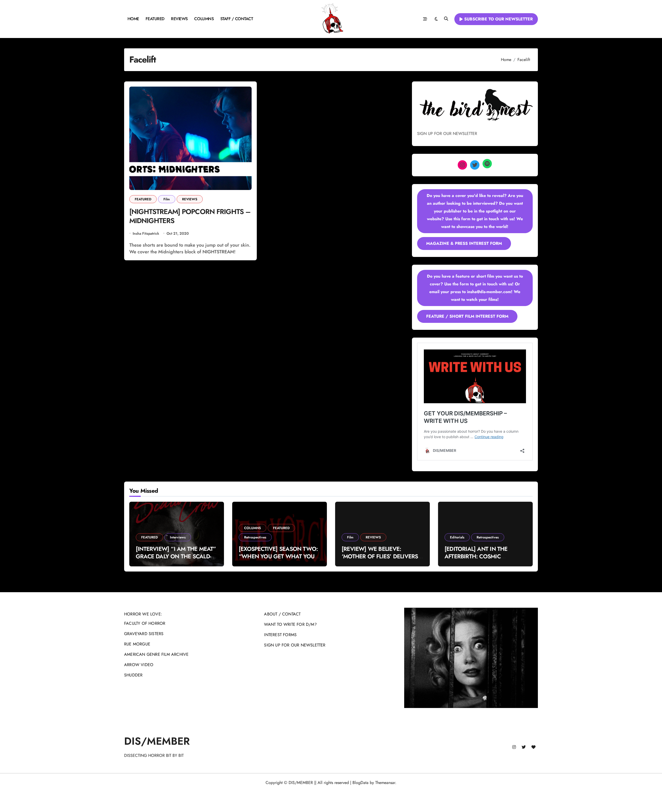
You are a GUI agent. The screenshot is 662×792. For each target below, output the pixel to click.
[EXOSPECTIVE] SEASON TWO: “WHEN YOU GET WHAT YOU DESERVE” (278, 556)
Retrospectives (255, 537)
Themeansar (385, 783)
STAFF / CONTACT (236, 19)
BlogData (360, 783)
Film (166, 199)
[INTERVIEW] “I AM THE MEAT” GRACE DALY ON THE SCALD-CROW (176, 556)
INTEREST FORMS (280, 635)
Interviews (178, 537)
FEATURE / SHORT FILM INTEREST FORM (467, 316)
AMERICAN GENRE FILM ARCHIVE (156, 654)
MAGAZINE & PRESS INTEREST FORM (464, 243)
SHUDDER (133, 675)
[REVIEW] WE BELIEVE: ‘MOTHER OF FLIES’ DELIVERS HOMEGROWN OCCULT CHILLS (382, 556)
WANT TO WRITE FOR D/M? (290, 624)
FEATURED (155, 19)
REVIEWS (179, 19)
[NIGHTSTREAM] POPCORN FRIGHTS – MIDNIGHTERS (190, 216)
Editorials (457, 537)
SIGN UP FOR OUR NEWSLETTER (294, 645)
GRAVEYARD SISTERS (143, 634)
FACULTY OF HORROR (144, 623)
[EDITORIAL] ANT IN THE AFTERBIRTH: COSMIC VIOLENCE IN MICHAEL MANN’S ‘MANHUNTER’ (476, 560)
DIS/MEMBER (157, 741)
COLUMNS (204, 19)
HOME (133, 19)
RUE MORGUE (137, 644)
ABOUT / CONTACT (282, 614)
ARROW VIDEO (138, 665)
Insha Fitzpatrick (146, 233)
